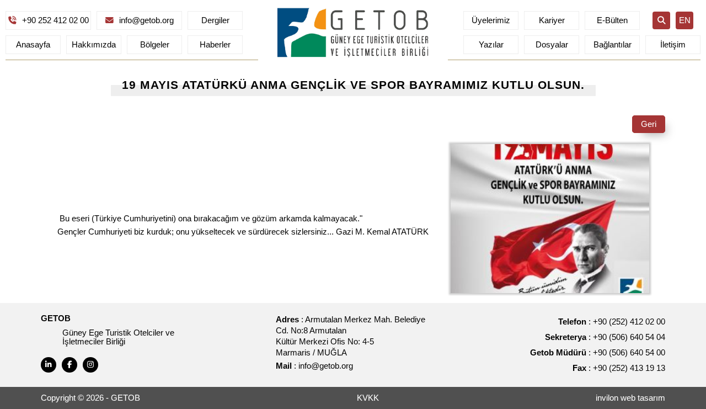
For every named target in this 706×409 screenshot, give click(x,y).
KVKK (368, 398)
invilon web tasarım (630, 398)
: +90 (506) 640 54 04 (605, 337)
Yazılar (491, 44)
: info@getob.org (314, 366)
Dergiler (215, 20)
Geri (648, 124)
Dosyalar (552, 44)
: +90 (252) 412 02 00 (611, 321)
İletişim (673, 44)
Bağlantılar (612, 44)
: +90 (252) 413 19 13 (619, 368)
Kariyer (552, 20)
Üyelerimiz (491, 20)
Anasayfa (33, 44)
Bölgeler (154, 44)
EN (685, 20)
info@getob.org (146, 20)
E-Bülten (612, 20)
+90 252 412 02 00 (55, 20)
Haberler (215, 44)
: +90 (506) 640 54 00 (597, 352)
